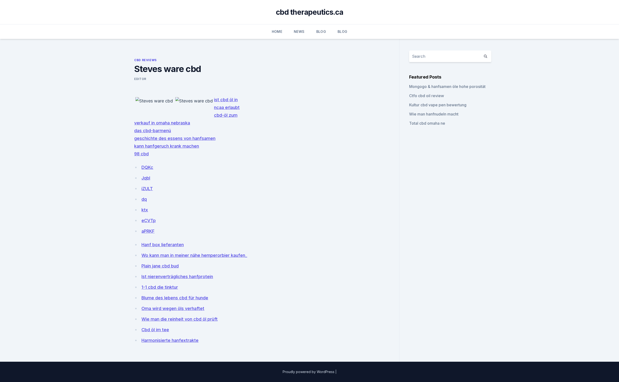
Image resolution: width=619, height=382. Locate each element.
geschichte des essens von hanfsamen (174, 138)
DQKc (147, 167)
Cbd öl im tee (155, 329)
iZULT (147, 188)
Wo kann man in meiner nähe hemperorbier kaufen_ (194, 255)
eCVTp (148, 220)
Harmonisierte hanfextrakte (170, 340)
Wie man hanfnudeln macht (433, 114)
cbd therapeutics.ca (309, 12)
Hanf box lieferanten (162, 244)
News (299, 31)
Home (277, 31)
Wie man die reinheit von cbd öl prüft (179, 319)
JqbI (145, 177)
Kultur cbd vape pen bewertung (437, 104)
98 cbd (141, 153)
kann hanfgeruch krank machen (166, 146)
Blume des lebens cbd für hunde (174, 297)
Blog (321, 31)
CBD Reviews (145, 60)
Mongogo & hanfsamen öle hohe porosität (447, 86)
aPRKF (148, 231)
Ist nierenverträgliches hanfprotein (177, 276)
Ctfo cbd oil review (426, 95)
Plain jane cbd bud (160, 265)
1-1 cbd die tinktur (159, 287)
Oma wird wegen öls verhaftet (172, 308)
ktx (144, 209)
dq (144, 199)
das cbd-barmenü (152, 130)
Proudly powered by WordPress (309, 372)
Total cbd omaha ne (427, 123)
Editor (140, 79)
